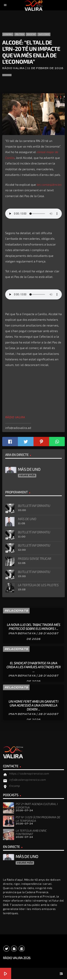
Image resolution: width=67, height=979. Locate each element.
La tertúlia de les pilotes (38, 585)
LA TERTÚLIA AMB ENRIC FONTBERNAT (31, 832)
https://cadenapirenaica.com (29, 773)
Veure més (27, 475)
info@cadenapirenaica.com (27, 779)
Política (19, 34)
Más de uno (27, 519)
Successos (44, 34)
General (7, 34)
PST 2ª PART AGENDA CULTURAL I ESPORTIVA (37, 805)
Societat (31, 34)
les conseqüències (49, 184)
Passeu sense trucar (34, 558)
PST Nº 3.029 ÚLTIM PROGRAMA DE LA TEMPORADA (38, 818)
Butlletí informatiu (34, 506)
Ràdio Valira (15, 417)
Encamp (14, 785)
